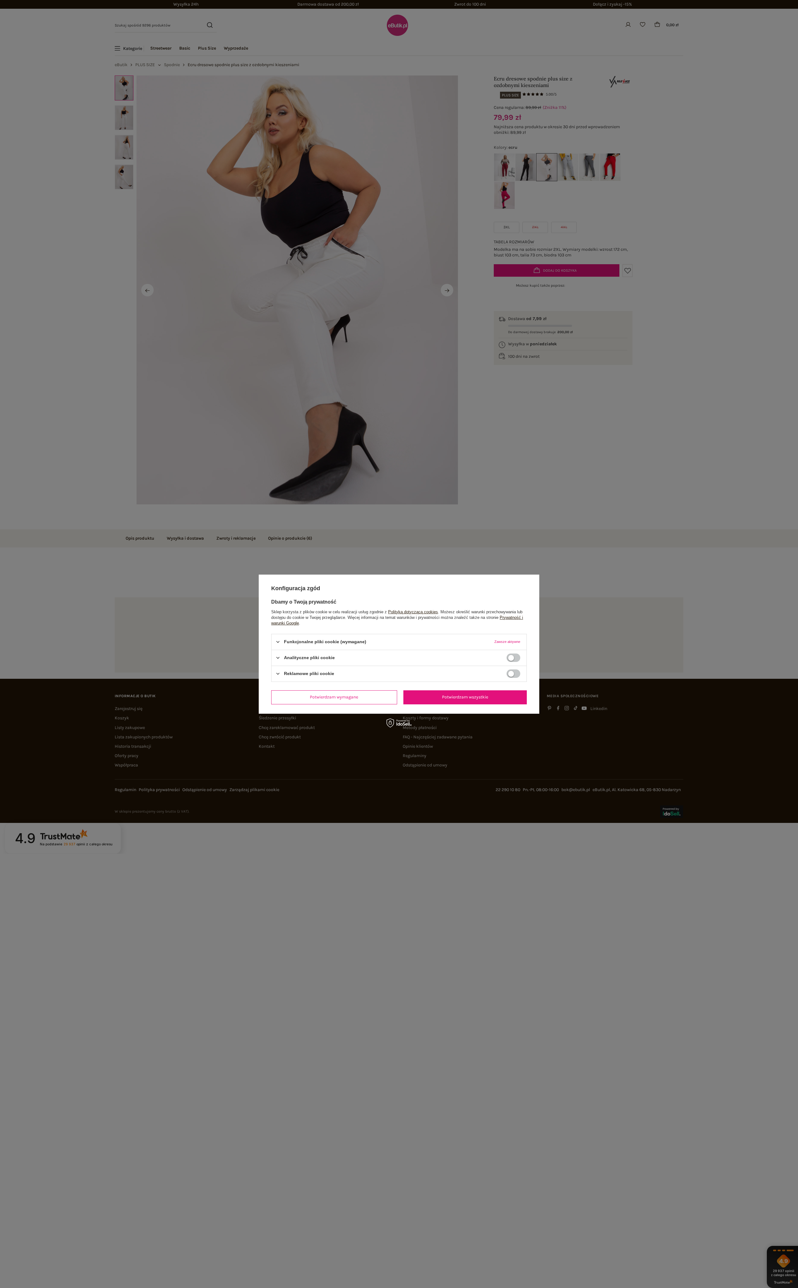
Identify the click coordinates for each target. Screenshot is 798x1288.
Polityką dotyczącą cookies (413, 611)
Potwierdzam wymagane (334, 697)
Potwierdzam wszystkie (465, 697)
